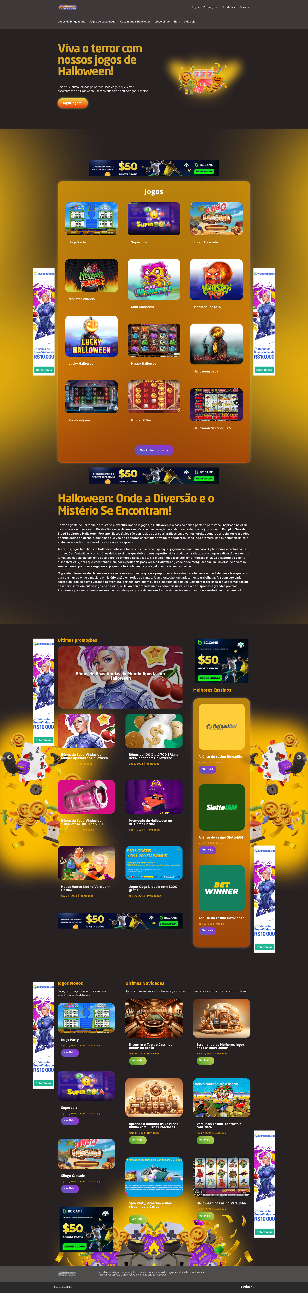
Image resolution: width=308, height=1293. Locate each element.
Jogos (195, 7)
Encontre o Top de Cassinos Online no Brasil (150, 1046)
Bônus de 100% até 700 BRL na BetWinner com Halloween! (153, 756)
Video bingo (162, 21)
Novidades (228, 7)
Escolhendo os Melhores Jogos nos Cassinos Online (221, 1046)
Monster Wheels (82, 299)
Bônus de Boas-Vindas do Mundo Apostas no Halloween (120, 676)
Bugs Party (77, 242)
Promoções (210, 7)
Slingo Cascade (205, 242)
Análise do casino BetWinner (221, 918)
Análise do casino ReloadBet (221, 757)
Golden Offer (141, 420)
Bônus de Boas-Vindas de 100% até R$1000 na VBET (82, 822)
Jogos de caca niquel (102, 21)
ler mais (207, 769)
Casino (220, 762)
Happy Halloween (144, 363)
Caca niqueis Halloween (135, 21)
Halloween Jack (205, 371)
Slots (177, 21)
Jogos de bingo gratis (71, 21)
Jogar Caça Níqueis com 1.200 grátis (153, 888)
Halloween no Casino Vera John (221, 1203)
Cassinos (244, 7)
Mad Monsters (142, 307)
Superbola (139, 242)
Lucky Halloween (82, 363)
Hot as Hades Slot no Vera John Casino (85, 888)
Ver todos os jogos (154, 450)
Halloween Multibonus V (212, 428)
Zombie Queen (80, 420)
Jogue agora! (73, 103)
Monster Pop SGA (207, 307)
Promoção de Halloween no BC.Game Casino (150, 822)
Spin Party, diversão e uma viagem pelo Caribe (150, 1205)
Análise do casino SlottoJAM (221, 837)
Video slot (190, 21)
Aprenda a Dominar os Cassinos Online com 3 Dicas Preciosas (153, 1126)
